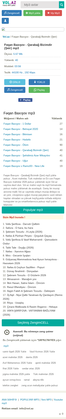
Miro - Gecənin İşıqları (18, 255)
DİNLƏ (16, 82)
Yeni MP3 (46, 399)
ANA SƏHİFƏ (9, 399)
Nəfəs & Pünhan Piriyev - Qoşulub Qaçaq (29, 235)
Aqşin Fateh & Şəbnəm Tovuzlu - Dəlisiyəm (31, 290)
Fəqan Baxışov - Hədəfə (17, 139)
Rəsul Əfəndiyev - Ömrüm (21, 287)
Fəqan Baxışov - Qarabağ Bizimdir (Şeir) (26, 150)
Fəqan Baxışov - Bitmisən (18, 134)
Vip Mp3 (55, 13)
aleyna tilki (38, 379)
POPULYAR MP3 (29, 399)
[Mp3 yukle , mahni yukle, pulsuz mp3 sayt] (9, 3)
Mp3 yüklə (34, 13)
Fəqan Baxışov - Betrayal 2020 (21, 129)
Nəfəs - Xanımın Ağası (18, 251)
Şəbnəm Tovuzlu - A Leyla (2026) (24, 231)
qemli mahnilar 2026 (45, 363)
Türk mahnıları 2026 (43, 374)
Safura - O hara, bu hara (19, 227)
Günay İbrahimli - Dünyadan (22, 271)
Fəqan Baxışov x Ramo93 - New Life (24, 166)
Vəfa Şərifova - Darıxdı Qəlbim (23, 224)
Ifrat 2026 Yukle (11, 368)
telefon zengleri (10, 385)
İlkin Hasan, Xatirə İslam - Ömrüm (26, 283)
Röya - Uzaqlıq (15, 302)
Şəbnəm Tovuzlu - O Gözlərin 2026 (26, 275)
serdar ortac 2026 (31, 368)
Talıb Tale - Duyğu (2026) (20, 247)
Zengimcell (13, 13)
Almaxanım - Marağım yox (21, 279)
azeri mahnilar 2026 (13, 357)
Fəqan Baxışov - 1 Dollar (17, 123)
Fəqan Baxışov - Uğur (16, 160)
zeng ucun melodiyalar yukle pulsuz (39, 385)
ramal (27, 379)
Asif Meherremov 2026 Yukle (17, 363)
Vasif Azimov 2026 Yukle (42, 351)
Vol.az (6, 36)
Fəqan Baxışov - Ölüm (16, 144)
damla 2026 (32, 357)
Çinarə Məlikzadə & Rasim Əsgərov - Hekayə (32, 306)
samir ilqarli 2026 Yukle (14, 351)
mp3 (6, 345)
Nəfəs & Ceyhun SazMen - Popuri (26, 267)
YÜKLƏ (40, 82)
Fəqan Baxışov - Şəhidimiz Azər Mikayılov (27, 155)
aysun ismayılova (12, 379)
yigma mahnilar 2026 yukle (16, 374)
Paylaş (41, 89)
